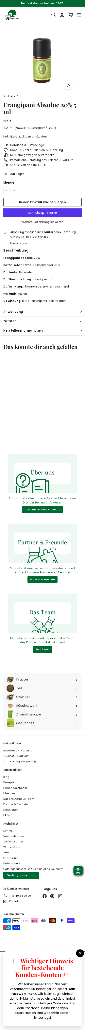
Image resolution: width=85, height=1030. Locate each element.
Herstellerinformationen (23, 330)
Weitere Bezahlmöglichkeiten (42, 222)
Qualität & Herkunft (16, 756)
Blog (6, 777)
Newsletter (10, 810)
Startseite (9, 96)
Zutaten (10, 321)
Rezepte (9, 782)
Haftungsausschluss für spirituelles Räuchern (33, 869)
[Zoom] (68, 86)
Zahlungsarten (13, 841)
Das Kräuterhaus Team (18, 799)
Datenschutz (11, 863)
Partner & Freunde (42, 579)
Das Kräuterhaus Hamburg (42, 509)
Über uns (9, 793)
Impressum (11, 858)
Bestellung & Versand (17, 750)
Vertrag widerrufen (21, 875)
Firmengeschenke (15, 788)
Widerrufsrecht (13, 847)
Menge (8, 182)
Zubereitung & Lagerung (19, 761)
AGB (6, 852)
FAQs (6, 815)
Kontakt (8, 831)
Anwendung (13, 312)
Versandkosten (36, 136)
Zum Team (43, 649)
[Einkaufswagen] (70, 15)
